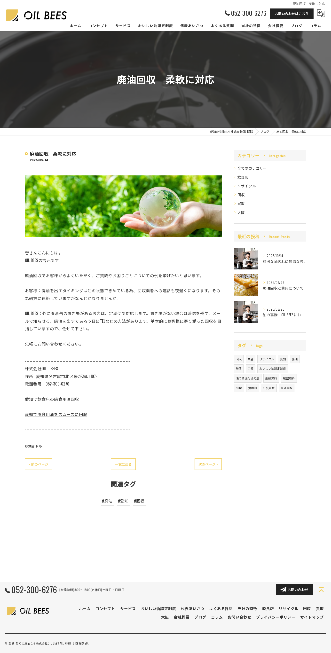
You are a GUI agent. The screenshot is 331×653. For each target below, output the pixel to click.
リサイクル (246, 185)
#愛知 (123, 501)
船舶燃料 (271, 378)
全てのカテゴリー (252, 168)
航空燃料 (289, 378)
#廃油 (107, 501)
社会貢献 (269, 388)
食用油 (252, 388)
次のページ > (208, 464)
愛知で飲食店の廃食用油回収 (52, 399)
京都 (250, 368)
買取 (241, 203)
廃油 (295, 359)
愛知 (283, 359)
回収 (39, 445)
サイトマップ (312, 617)
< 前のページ (38, 464)
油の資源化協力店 (248, 378)
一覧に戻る (123, 464)
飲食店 (30, 445)
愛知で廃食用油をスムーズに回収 (56, 414)
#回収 (139, 501)
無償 (239, 368)
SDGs (239, 388)
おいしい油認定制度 (272, 368)
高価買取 (286, 388)
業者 (250, 359)
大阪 (241, 212)
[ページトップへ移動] (321, 589)
